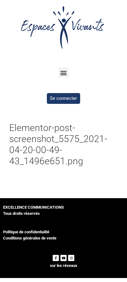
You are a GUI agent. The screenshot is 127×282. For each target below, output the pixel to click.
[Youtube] (63, 258)
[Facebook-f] (56, 258)
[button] (64, 72)
